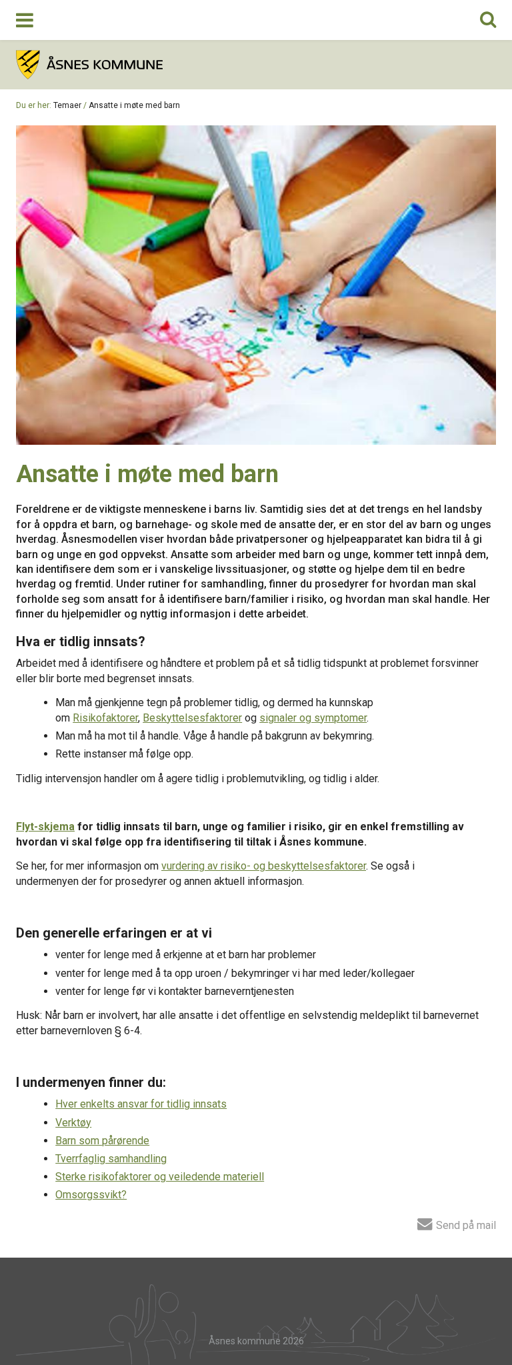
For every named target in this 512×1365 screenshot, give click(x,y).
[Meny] (24, 20)
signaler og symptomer (313, 718)
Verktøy (73, 1122)
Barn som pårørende (102, 1140)
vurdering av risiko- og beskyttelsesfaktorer (263, 866)
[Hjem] (256, 64)
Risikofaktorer (105, 718)
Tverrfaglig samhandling (111, 1158)
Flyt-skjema (45, 826)
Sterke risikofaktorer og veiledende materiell (159, 1176)
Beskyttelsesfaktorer (192, 718)
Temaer (67, 105)
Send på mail (464, 1225)
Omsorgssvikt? (91, 1194)
